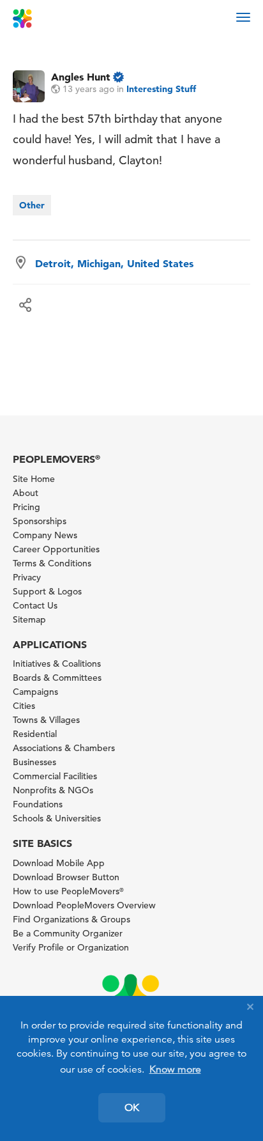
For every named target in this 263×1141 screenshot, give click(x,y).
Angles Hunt (80, 76)
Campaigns (35, 691)
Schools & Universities (57, 818)
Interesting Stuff (161, 89)
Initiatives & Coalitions (57, 663)
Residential (35, 734)
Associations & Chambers (64, 748)
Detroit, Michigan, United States (114, 263)
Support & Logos (47, 591)
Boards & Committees (57, 677)
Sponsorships (39, 521)
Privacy (27, 577)
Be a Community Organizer (68, 933)
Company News (45, 535)
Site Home (34, 479)
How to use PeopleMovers (68, 891)
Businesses (34, 762)
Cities (24, 705)
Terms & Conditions (52, 563)
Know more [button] (175, 1069)
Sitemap (29, 619)
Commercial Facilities (55, 776)
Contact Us (35, 605)
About (25, 493)
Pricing (26, 507)
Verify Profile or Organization (71, 947)
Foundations (38, 804)
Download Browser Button (66, 877)
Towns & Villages (46, 720)
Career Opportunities (56, 549)
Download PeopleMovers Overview (84, 905)
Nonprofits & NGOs (53, 790)
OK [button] (131, 1107)
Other (32, 205)
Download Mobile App (59, 863)
